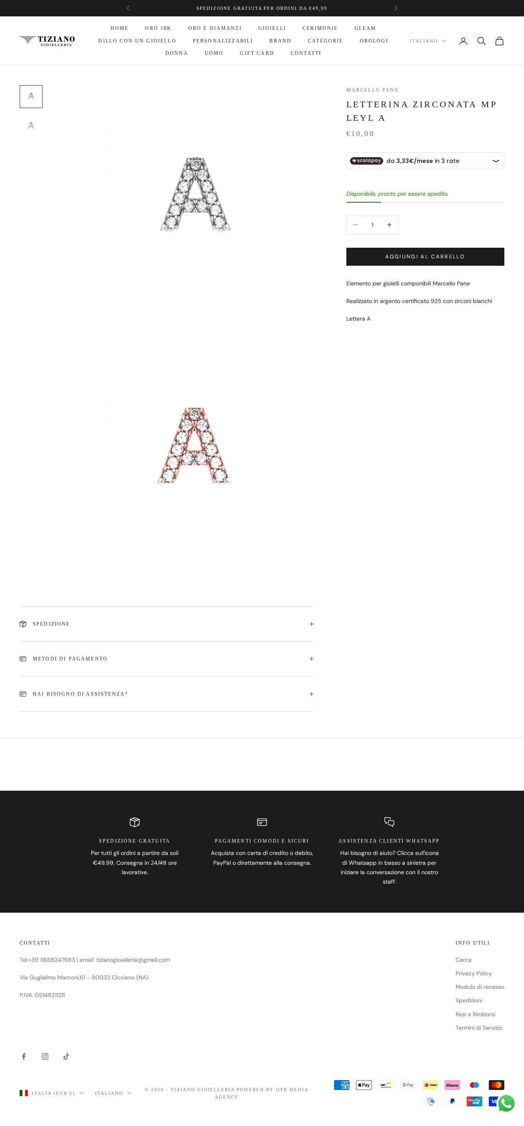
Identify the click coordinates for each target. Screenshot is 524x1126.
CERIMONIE (320, 28)
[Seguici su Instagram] (45, 1056)
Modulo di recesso (480, 986)
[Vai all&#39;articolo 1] (31, 96)
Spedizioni (469, 1000)
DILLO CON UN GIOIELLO (137, 41)
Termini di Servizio (479, 1027)
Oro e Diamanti (215, 28)
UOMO (214, 53)
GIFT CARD (257, 53)
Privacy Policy (474, 973)
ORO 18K (158, 28)
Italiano (424, 40)
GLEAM (366, 28)
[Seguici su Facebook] (24, 1056)
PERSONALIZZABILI (223, 41)
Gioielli (272, 28)
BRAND (280, 41)
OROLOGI (374, 41)
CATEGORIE (325, 41)
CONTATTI (306, 53)
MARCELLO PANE (372, 90)
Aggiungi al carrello (425, 256)
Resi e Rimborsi (475, 1014)
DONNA (176, 53)
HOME (120, 28)
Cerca (464, 959)
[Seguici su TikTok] (66, 1056)
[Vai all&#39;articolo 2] (31, 126)
